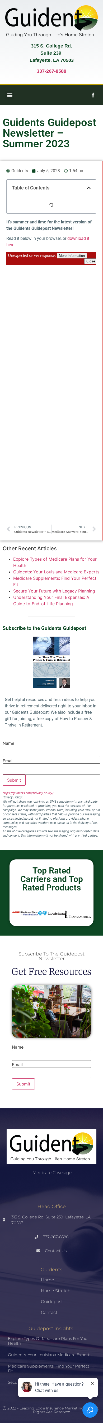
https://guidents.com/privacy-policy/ (28, 793)
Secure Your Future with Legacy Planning (54, 591)
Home (47, 1279)
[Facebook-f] (93, 95)
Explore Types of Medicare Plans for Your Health (48, 1341)
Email (8, 761)
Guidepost (52, 1301)
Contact (49, 1312)
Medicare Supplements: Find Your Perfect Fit (48, 1368)
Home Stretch (56, 1290)
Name (8, 743)
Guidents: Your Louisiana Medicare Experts (56, 571)
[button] (9, 95)
